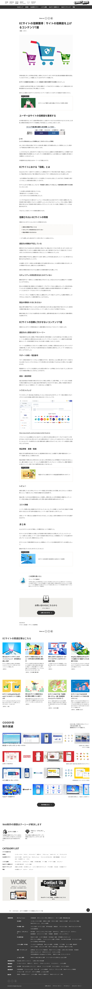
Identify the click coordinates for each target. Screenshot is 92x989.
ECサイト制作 (55, 921)
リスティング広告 (56, 952)
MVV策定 (33, 931)
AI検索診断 (33, 918)
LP (57, 854)
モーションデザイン (64, 933)
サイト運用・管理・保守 (34, 672)
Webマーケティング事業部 (70, 969)
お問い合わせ (48, 985)
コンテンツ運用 (28, 864)
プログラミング (26, 861)
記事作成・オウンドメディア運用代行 (39, 949)
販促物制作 (33, 933)
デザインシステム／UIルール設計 (44, 931)
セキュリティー (71, 5)
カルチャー (47, 5)
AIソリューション (21, 918)
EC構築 (31, 861)
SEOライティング (46, 952)
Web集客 (76, 949)
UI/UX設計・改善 (53, 937)
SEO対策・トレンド (29, 5)
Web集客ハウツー (63, 866)
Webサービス (61, 5)
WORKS (10, 963)
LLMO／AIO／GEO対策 (67, 949)
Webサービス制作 (64, 921)
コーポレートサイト (18, 854)
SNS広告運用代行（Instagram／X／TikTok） (41, 954)
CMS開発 (56, 944)
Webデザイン (56, 931)
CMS (71, 5)
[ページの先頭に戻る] (88, 910)
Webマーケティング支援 (54, 949)
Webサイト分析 (34, 937)
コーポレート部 (20, 971)
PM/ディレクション (30, 5)
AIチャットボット (18, 861)
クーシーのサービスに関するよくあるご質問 (56, 957)
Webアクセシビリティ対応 (75, 926)
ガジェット (31, 869)
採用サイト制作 (46, 921)
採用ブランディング (65, 931)
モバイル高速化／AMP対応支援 (38, 941)
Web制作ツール (77, 5)
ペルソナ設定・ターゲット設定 (38, 926)
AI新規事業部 (20, 969)
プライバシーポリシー (57, 985)
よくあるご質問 (45, 971)
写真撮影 (51, 933)
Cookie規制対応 (34, 928)
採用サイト (39, 854)
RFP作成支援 (49, 926)
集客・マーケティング (22, 949)
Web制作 (19, 921)
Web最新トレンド (39, 5)
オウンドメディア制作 (74, 921)
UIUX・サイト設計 (9, 5)
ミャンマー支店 (64, 966)
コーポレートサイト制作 (36, 921)
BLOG (9, 974)
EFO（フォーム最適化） (36, 939)
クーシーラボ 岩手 (46, 966)
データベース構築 (51, 861)
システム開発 (6, 861)
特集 (4, 869)
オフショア (28, 971)
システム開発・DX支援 (22, 944)
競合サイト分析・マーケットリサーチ (61, 954)
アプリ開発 (62, 944)
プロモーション (46, 854)
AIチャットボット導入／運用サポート (45, 918)
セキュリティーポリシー (77, 985)
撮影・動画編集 (56, 857)
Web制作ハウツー (7, 857)
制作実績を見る (45, 804)
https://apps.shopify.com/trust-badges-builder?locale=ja (34, 432)
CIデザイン (73, 931)
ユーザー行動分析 (43, 937)
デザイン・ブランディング (22, 932)
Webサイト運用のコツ (8, 864)
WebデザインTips (26, 857)
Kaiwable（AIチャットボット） (24, 960)
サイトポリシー (67, 985)
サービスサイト (55, 963)
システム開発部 (44, 969)
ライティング (63, 857)
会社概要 (19, 966)
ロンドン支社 (55, 966)
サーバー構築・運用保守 (71, 944)
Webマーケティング (7, 866)
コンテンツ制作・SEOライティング (39, 866)
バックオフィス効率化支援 (37, 944)
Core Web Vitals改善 (66, 939)
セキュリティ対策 (43, 946)
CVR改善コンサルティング (64, 937)
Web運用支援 (20, 937)
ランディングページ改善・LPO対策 (51, 939)
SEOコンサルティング (36, 952)
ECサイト (27, 672)
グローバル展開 (44, 923)
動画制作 (56, 933)
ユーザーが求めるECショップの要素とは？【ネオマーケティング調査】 (36, 141)
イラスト (85, 5)
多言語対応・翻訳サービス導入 (66, 946)
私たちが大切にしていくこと (29, 966)
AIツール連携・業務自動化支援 (63, 918)
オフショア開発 (34, 946)
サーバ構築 (44, 861)
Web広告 (56, 866)
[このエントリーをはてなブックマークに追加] (52, 18)
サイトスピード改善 (76, 939)
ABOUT (10, 966)
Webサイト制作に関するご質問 (38, 957)
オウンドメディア (32, 854)
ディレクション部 (29, 969)
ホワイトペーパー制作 (42, 933)
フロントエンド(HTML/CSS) (46, 857)
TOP (10, 911)
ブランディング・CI (63, 854)
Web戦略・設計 (20, 926)
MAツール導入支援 (53, 946)
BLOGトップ (20, 7)
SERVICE (10, 918)
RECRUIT (10, 969)
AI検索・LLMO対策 (18, 866)
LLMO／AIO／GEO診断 (38, 960)
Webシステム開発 (48, 944)
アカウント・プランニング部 (55, 969)
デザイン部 (36, 969)
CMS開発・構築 (38, 861)
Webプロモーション (35, 923)
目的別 (4, 854)
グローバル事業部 (36, 971)
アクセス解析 (50, 866)
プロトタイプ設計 (63, 926)
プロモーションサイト (45, 963)
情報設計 (56, 926)
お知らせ (39, 966)
